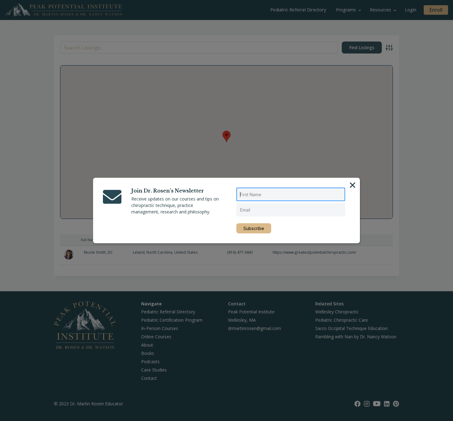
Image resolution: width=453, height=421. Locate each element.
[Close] (352, 185)
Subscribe (253, 228)
